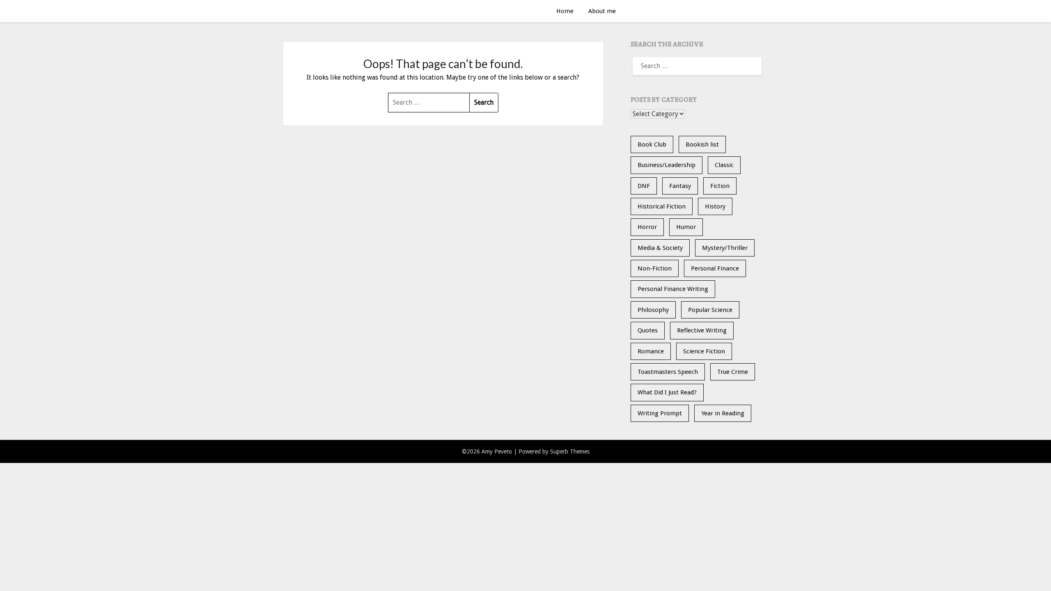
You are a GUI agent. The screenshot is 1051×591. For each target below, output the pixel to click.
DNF (644, 186)
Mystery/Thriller (725, 248)
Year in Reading (722, 413)
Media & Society (660, 248)
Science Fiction (704, 351)
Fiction (720, 186)
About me (602, 11)
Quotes (648, 330)
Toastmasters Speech (668, 372)
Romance (651, 351)
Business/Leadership (666, 165)
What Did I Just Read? (667, 392)
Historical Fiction (662, 206)
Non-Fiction (655, 268)
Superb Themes (570, 451)
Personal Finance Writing (673, 289)
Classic (724, 165)
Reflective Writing (702, 330)
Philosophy (653, 310)
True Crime (732, 372)
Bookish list (702, 144)
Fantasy (680, 186)
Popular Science (710, 310)
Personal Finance (715, 268)
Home (565, 11)
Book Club (652, 144)
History (715, 206)
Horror (647, 227)
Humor (686, 227)
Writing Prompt (660, 413)
